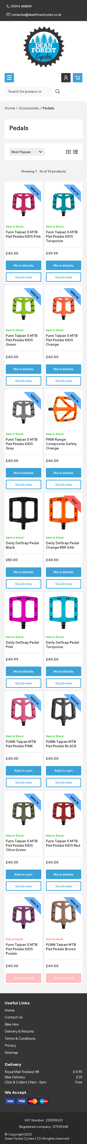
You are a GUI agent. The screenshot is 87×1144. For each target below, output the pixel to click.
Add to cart (23, 771)
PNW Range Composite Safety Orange (61, 443)
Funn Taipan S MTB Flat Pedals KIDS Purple (22, 949)
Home (10, 1010)
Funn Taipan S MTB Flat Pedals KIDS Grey (22, 443)
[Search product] (58, 91)
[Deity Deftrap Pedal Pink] (23, 614)
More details (23, 265)
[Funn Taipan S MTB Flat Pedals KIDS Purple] (23, 916)
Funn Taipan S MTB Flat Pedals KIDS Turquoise (62, 236)
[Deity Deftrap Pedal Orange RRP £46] (63, 515)
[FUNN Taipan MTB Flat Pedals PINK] (23, 713)
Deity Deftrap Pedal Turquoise (62, 644)
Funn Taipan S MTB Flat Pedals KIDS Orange (62, 340)
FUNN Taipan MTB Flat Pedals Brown (61, 946)
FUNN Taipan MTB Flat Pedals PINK (21, 743)
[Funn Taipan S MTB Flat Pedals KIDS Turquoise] (63, 204)
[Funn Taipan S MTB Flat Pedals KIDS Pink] (23, 204)
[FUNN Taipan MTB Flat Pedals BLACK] (63, 713)
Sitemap (11, 1052)
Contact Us (14, 1017)
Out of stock (23, 978)
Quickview (23, 277)
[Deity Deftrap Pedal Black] (23, 515)
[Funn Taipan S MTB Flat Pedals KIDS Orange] (63, 307)
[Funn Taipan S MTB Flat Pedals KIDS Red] (63, 812)
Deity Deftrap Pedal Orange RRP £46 (62, 545)
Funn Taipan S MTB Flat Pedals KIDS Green (22, 340)
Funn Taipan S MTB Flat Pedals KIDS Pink (23, 234)
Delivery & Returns (19, 1031)
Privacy (10, 1045)
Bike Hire (12, 1024)
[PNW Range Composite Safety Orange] (63, 411)
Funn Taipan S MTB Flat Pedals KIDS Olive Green (22, 845)
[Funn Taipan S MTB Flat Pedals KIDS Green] (23, 307)
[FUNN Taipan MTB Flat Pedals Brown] (63, 916)
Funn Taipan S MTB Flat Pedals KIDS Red (63, 843)
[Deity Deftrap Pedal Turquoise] (63, 614)
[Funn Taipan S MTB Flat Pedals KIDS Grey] (23, 411)
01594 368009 (21, 6)
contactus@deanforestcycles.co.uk (36, 14)
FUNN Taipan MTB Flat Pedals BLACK (61, 743)
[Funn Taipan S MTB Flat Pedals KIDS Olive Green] (23, 812)
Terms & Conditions (20, 1038)
